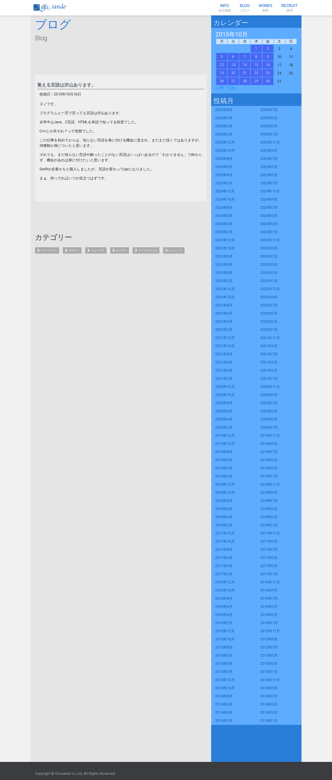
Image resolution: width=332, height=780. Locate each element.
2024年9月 (269, 199)
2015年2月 (224, 672)
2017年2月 (224, 574)
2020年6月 (224, 411)
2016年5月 (269, 606)
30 (268, 81)
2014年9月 (269, 688)
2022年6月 (224, 313)
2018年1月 (269, 525)
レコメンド (175, 250)
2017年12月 (225, 533)
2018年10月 (225, 492)
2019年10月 (225, 444)
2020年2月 (224, 427)
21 (245, 73)
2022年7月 (269, 305)
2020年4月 (224, 419)
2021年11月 (270, 338)
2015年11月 (270, 631)
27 (233, 81)
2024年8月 (224, 207)
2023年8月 (224, 256)
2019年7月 (269, 452)
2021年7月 (269, 354)
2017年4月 (224, 566)
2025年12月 (225, 142)
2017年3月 (269, 566)
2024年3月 (269, 224)
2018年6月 (224, 509)
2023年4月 (224, 273)
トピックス (97, 250)
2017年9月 (269, 541)
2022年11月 (270, 289)
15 (256, 65)
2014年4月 (224, 712)
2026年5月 (269, 118)
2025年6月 (224, 167)
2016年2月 (224, 623)
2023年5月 (269, 264)
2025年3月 (269, 175)
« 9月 (220, 88)
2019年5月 (269, 460)
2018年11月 (270, 484)
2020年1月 (269, 427)
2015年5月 (269, 655)
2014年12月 (225, 680)
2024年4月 (224, 224)
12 (222, 65)
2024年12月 (225, 191)
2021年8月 (224, 354)
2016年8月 (224, 598)
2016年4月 (224, 615)
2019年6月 (224, 460)
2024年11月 (270, 191)
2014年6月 (224, 704)
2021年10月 (225, 346)
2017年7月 (269, 549)
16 (268, 65)
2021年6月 (224, 362)
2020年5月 (269, 411)
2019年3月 (269, 468)
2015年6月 (224, 655)
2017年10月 (225, 541)
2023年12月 (225, 240)
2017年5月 (269, 558)
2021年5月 (269, 362)
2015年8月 (224, 647)
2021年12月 (225, 338)
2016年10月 (225, 590)
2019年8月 (224, 452)
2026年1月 (269, 134)
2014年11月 (270, 680)
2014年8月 (224, 696)
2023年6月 (224, 264)
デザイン (73, 250)
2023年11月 (270, 240)
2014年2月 (224, 720)
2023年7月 (269, 256)
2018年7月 (269, 501)
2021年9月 (269, 346)
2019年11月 (270, 435)
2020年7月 (269, 403)
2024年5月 (269, 216)
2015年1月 (269, 672)
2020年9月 (269, 395)
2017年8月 (224, 549)
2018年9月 (269, 492)
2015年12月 (225, 631)
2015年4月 (224, 663)
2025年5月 (269, 167)
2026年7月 (269, 110)
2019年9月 (269, 444)
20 (233, 73)
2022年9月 (269, 297)
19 (222, 73)
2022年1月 (269, 330)
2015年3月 (269, 663)
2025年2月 (224, 183)
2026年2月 (224, 134)
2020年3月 (269, 419)
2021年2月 (224, 378)
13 (233, 65)
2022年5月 (269, 313)
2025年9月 (269, 150)
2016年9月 (269, 590)
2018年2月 (224, 525)
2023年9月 (269, 248)
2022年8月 (224, 305)
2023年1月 (269, 281)
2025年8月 (224, 159)
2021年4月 (224, 370)
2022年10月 (225, 297)
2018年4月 (224, 517)
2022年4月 (224, 321)
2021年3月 (269, 370)
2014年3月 (269, 712)
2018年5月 (269, 509)
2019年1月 (269, 476)
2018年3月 (269, 517)
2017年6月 (224, 558)
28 (245, 81)
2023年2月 (224, 281)
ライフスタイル (147, 250)
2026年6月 (224, 118)
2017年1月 (269, 574)
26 (222, 81)
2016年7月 (269, 598)
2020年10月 (225, 395)
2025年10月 (225, 150)
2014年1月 (269, 720)
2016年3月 (269, 615)
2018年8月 (224, 501)
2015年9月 (269, 639)
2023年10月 (225, 248)
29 (256, 81)
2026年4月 (224, 126)
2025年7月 (269, 159)
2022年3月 (269, 321)
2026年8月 (224, 110)
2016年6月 (224, 606)
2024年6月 (224, 216)
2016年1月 (269, 623)
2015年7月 (269, 647)
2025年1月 (269, 183)
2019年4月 (224, 468)
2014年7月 (269, 696)
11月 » (232, 88)
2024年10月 (225, 199)
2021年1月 (269, 378)
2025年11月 (270, 142)
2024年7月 (269, 207)
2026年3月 (269, 126)
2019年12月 (225, 435)
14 (245, 65)
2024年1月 (269, 232)
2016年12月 (225, 582)
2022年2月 (224, 330)
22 (256, 73)
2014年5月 (269, 704)
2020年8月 (224, 403)
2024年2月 (224, 232)
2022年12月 (225, 289)
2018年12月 (225, 484)
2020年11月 (270, 387)
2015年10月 (225, 639)
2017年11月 (270, 533)
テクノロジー (49, 250)
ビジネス (121, 250)
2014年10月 (225, 688)
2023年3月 (269, 273)
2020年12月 (225, 387)
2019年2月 (224, 476)
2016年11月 (270, 582)
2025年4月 (224, 175)
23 (268, 73)
